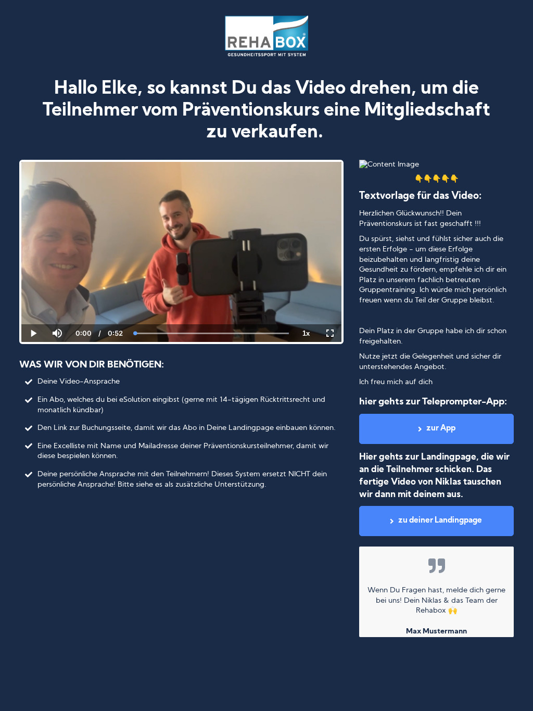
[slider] (57, 297)
